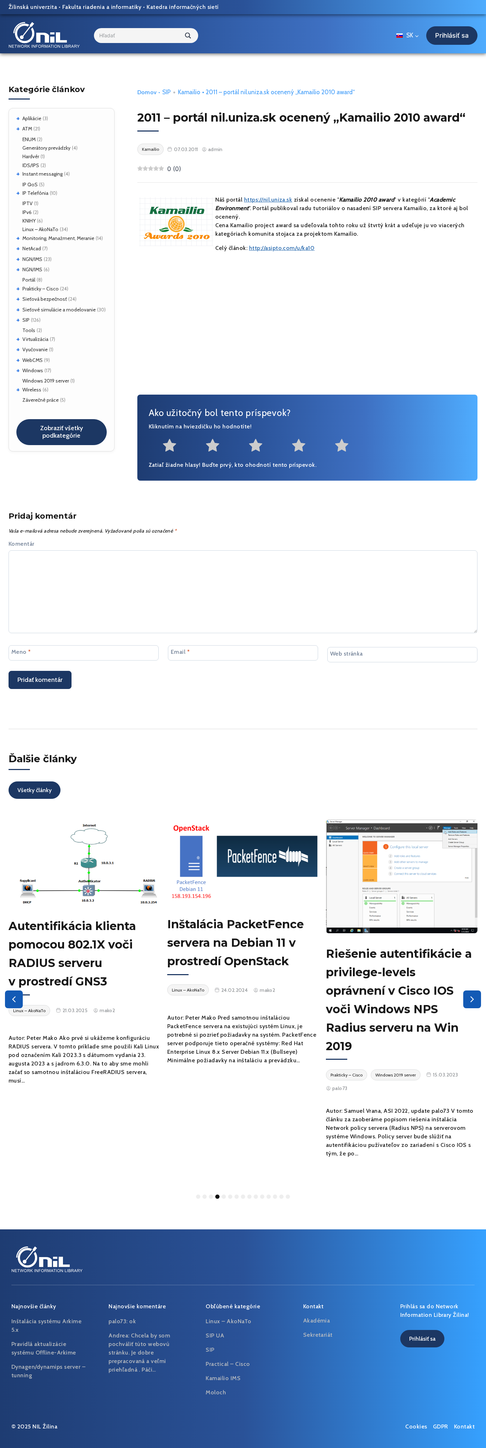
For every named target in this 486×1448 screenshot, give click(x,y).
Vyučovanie (35, 349)
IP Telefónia (35, 193)
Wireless (31, 389)
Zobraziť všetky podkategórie (61, 432)
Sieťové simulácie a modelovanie (59, 309)
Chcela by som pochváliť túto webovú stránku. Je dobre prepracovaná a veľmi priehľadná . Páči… (139, 1352)
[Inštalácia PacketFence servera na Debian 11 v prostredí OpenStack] (243, 861)
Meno (21, 651)
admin (215, 149)
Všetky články (34, 790)
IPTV (27, 203)
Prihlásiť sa (452, 35)
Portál (28, 280)
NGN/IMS (32, 259)
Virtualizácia (35, 339)
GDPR (440, 1426)
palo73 (340, 1088)
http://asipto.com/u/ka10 (282, 248)
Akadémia (316, 1320)
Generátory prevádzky (46, 148)
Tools (28, 330)
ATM (27, 128)
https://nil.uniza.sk (268, 199)
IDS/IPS (30, 165)
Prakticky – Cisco (40, 288)
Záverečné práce (40, 400)
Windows (32, 370)
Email (180, 651)
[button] (14, 999)
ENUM (29, 139)
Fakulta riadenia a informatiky (102, 7)
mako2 (107, 1010)
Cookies (416, 1426)
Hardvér (30, 156)
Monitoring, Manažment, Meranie (58, 238)
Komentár (22, 543)
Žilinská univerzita (33, 7)
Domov (147, 92)
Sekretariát (318, 1334)
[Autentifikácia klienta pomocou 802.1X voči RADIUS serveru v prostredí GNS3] (84, 862)
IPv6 (27, 212)
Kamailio (189, 92)
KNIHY (29, 221)
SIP (26, 320)
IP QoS (30, 184)
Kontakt (464, 1426)
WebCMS (32, 360)
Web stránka (346, 653)
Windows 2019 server (45, 381)
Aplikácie (31, 118)
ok (132, 1321)
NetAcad (31, 248)
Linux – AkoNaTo (40, 229)
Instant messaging (42, 174)
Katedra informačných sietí (182, 7)
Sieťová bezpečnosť (44, 299)
